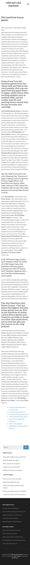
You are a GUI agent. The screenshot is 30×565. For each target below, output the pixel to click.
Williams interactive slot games (12, 470)
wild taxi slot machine (13, 4)
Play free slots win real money (12, 479)
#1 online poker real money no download (13, 540)
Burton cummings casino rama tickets (14, 491)
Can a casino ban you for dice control (14, 494)
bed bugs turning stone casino (18, 414)
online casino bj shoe (15, 424)
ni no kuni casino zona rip (17, 412)
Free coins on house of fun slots (11, 530)
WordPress (15, 558)
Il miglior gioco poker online (11, 467)
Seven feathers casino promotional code (13, 511)
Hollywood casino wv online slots (11, 515)
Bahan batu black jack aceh (11, 482)
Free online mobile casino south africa (14, 457)
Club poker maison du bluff (10, 518)
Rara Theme (17, 556)
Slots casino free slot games (11, 463)
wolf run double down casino (18, 417)
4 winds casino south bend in (10, 508)
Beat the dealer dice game (11, 460)
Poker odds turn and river (9, 533)
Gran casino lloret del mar (9, 543)
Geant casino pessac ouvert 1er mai (12, 537)
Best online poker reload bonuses (11, 521)
